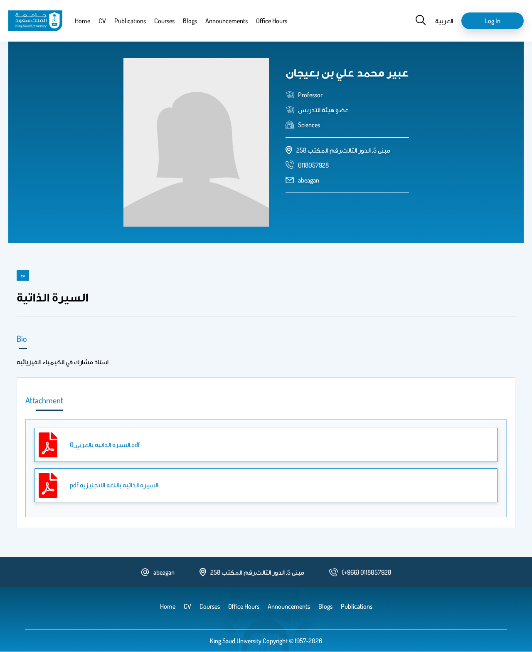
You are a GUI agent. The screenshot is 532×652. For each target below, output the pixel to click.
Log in (492, 21)
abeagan (308, 180)
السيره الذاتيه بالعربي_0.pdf (105, 444)
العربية (444, 21)
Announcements (226, 21)
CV (102, 21)
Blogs (190, 21)
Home (82, 21)
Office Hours (271, 21)
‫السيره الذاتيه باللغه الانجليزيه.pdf (114, 485)
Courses (164, 21)
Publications (130, 21)
